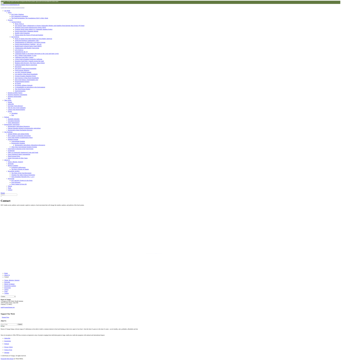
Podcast (6, 117)
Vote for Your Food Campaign (17, 108)
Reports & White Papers (15, 93)
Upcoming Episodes (14, 121)
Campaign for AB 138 (21, 52)
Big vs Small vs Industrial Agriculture (19, 136)
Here (2, 3)
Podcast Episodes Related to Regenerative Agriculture (24, 128)
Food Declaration (20, 91)
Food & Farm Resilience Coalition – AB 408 (28, 44)
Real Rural (18, 67)
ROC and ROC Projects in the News (22, 180)
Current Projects (16, 22)
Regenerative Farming (18, 143)
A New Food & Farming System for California (28, 59)
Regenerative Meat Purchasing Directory (20, 130)
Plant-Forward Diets (14, 156)
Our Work (7, 11)
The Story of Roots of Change (20, 169)
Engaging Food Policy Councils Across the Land (29, 61)
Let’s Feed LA (19, 50)
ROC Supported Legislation (19, 16)
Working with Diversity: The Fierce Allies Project (30, 63)
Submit (20, 324)
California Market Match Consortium (26, 65)
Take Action (7, 100)
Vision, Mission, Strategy (15, 162)
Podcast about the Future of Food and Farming (29, 35)
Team (9, 188)
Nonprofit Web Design (7, 358)
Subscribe (11, 104)
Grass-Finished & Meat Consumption (19, 154)
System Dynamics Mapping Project (25, 76)
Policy (10, 13)
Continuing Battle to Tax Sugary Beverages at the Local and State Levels (37, 54)
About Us (7, 160)
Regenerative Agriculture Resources (19, 126)
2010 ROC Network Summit (23, 72)
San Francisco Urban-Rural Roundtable (27, 78)
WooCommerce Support (157, 253)
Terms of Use (8, 350)
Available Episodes (13, 119)
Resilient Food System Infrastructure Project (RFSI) (30, 27)
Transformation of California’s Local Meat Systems (30, 42)
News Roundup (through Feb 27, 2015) (22, 177)
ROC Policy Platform (17, 14)
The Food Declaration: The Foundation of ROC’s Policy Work (29, 18)
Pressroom (11, 179)
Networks (11, 164)
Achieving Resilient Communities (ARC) (27, 40)
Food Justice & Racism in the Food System (20, 149)
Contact (10, 190)
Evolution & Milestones (18, 167)
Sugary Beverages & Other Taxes (18, 158)
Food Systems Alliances (22, 70)
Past (12, 115)
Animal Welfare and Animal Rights (18, 134)
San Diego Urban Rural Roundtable (25, 68)
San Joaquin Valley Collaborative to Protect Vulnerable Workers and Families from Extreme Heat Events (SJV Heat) (49, 26)
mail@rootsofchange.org (8, 307)
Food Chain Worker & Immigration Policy (20, 138)
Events (10, 111)
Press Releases (15, 182)
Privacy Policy (8, 347)
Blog (9, 98)
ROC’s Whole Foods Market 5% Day (25, 55)
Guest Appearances (13, 123)
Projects (10, 20)
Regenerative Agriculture (12, 124)
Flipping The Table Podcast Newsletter (23, 175)
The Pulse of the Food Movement (21, 173)
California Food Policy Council (24, 57)
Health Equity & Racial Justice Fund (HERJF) (28, 46)
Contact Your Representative (16, 110)
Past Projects (15, 37)
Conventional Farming (18, 141)
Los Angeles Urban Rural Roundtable (26, 74)
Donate (10, 102)
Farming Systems (13, 139)
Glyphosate (11, 151)
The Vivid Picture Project (22, 89)
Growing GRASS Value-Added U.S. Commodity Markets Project (33, 29)
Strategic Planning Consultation (17, 95)
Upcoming (14, 113)
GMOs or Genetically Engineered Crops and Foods (23, 152)
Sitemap (6, 353)
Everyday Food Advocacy (15, 106)
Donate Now (5, 317)
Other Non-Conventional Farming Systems (24, 147)
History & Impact (13, 166)
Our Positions (8, 132)
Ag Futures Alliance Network (23, 85)
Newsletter (7, 341)
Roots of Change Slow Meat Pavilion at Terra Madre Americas (33, 39)
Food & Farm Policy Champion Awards (26, 31)
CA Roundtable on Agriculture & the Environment (30, 87)
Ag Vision (18, 83)
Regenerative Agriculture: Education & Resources (30, 145)
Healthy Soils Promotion (22, 33)
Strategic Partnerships (14, 96)
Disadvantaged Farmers (22, 82)
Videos (10, 186)
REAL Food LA (19, 24)
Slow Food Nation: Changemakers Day (26, 80)
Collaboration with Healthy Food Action (27, 48)
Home (6, 273)
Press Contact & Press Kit (19, 184)
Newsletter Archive (14, 171)
